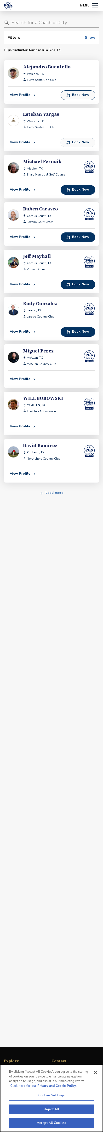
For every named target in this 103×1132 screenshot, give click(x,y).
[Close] (95, 1072)
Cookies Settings (51, 1095)
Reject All (51, 1109)
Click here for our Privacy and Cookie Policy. (43, 1086)
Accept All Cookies (51, 1123)
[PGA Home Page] (8, 5)
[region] (51, 1098)
